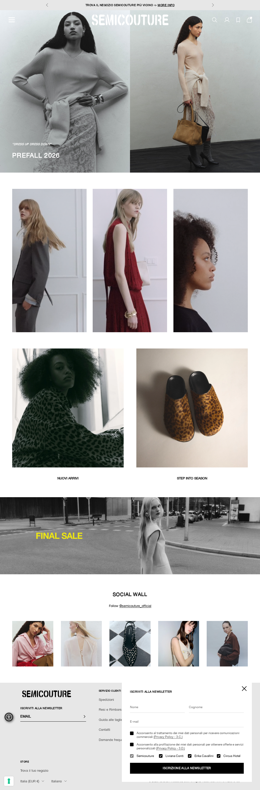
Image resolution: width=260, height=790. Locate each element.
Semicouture (145, 756)
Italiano (56, 781)
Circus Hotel (231, 756)
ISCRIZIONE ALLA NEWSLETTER (187, 768)
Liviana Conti (175, 756)
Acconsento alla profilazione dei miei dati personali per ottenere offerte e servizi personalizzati (190, 746)
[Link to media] (68, 407)
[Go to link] (130, 535)
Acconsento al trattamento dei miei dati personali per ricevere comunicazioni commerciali (188, 734)
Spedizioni (106, 700)
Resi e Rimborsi (110, 709)
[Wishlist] (238, 20)
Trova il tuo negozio (34, 770)
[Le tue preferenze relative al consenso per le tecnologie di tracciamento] (9, 781)
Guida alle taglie (111, 720)
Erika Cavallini (204, 756)
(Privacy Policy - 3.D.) (170, 748)
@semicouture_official (135, 606)
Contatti (104, 730)
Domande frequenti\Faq (116, 740)
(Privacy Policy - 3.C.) (168, 737)
